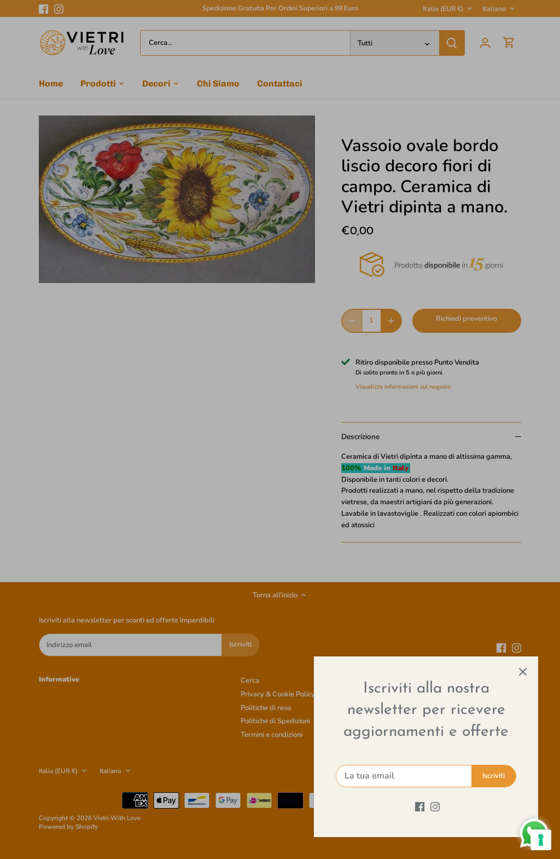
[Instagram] (435, 806)
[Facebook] (419, 806)
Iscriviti (493, 776)
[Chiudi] (523, 672)
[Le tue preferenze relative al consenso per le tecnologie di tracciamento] (540, 839)
